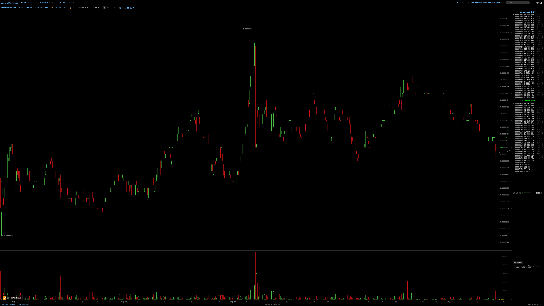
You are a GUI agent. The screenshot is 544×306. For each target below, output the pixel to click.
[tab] (518, 262)
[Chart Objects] (125, 8)
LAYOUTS (461, 3)
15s (69, 8)
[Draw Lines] (111, 7)
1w (14, 8)
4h (35, 8)
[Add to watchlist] (120, 8)
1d (22, 8)
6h (31, 8)
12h (27, 8)
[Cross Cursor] (104, 7)
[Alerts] (134, 8)
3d (19, 8)
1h (41, 8)
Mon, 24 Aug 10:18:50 (535, 304)
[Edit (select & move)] (108, 7)
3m (60, 8)
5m (56, 8)
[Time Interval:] (74, 7)
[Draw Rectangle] (115, 7)
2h (38, 8)
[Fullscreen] (131, 8)
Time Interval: (6, 8)
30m (46, 8)
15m (51, 8)
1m (64, 8)
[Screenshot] (128, 8)
